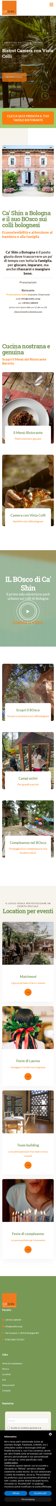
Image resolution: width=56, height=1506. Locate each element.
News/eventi (8, 1385)
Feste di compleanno (28, 1234)
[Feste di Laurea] (28, 1076)
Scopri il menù (14, 73)
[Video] (28, 611)
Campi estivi (28, 778)
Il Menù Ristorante (28, 433)
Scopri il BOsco (28, 710)
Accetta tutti (40, 1493)
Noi (4, 1379)
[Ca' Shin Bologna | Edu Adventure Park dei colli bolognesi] (9, 7)
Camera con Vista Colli (28, 515)
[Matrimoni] (28, 992)
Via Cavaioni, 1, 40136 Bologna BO (22, 1333)
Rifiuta (16, 1493)
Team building (28, 1145)
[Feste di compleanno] (28, 1249)
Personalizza (28, 1499)
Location (6, 1374)
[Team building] (28, 1165)
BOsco (5, 1368)
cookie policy (11, 1462)
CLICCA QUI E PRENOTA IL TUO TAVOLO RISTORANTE (28, 118)
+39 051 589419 (13, 1320)
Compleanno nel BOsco (28, 843)
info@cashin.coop (13, 1326)
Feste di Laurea (28, 1061)
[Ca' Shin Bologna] (9, 1300)
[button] (45, 87)
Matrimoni (28, 976)
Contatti (6, 1390)
